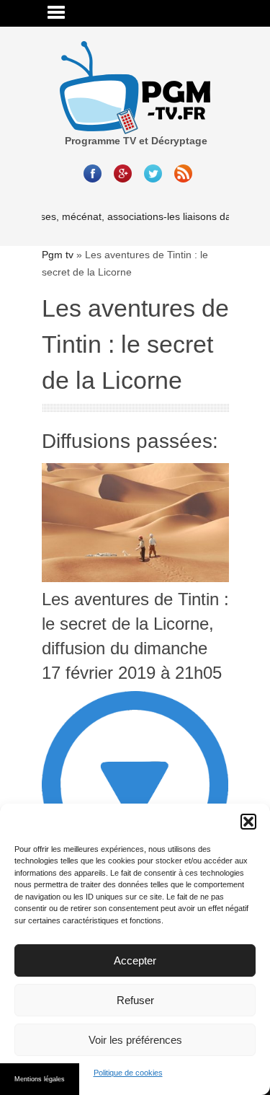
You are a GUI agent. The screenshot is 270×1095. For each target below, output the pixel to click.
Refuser (135, 1000)
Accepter (135, 960)
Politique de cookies (128, 1072)
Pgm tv (57, 254)
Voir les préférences (135, 1040)
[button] (248, 821)
